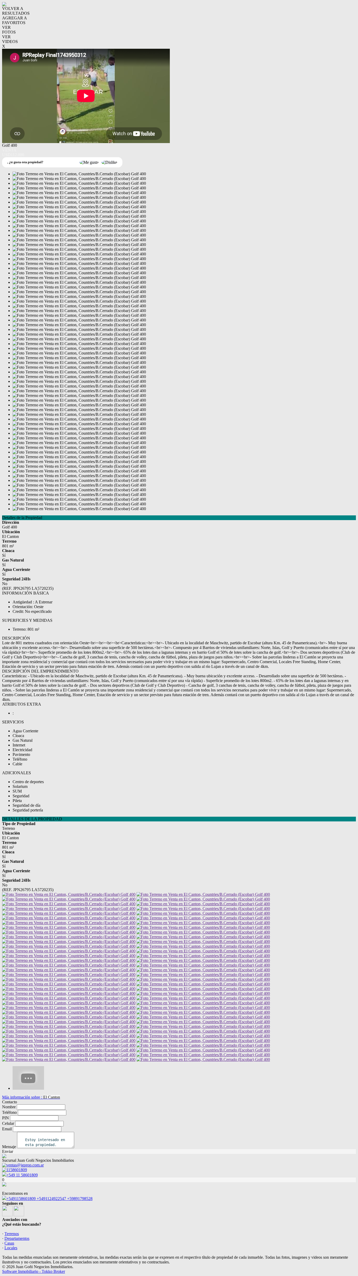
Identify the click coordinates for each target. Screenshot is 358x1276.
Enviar (7, 1151)
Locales (10, 1248)
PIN (5, 1118)
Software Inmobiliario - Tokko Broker (33, 1271)
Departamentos (16, 1238)
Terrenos (11, 1233)
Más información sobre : (31, 1097)
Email (7, 1129)
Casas (9, 1243)
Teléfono (9, 1112)
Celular (8, 1123)
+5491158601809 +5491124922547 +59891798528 (49, 1198)
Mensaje (9, 1146)
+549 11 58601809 (22, 1175)
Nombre (9, 1107)
